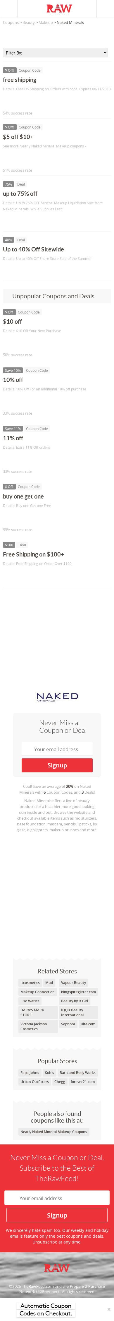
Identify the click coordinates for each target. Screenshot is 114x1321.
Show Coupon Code (29, 101)
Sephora (68, 1023)
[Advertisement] (57, 34)
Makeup (46, 22)
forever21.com (83, 1081)
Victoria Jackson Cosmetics (33, 1026)
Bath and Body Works (78, 1072)
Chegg (59, 1081)
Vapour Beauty (73, 982)
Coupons (11, 22)
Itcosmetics (30, 982)
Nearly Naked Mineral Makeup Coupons (53, 1131)
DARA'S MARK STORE (32, 1012)
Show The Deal (24, 221)
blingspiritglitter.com (78, 991)
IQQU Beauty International (72, 1012)
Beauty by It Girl (74, 1000)
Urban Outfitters (34, 1081)
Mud (49, 982)
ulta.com (88, 1023)
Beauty (29, 22)
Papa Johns (29, 1072)
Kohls (49, 1072)
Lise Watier (29, 1000)
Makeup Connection (37, 991)
